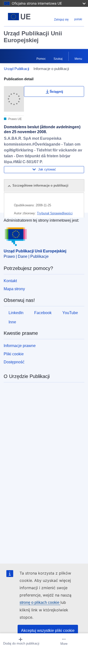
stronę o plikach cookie (40, 602)
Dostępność (14, 362)
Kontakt (10, 281)
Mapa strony (14, 289)
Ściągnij (56, 91)
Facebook (43, 313)
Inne (12, 322)
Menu (78, 58)
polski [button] (78, 19)
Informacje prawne (20, 346)
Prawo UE (15, 119)
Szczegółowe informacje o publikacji (40, 185)
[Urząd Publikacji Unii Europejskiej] (19, 16)
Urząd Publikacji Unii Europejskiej (33, 36)
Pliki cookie (14, 354)
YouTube (70, 313)
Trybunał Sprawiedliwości (55, 213)
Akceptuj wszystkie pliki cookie (48, 630)
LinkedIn (16, 313)
